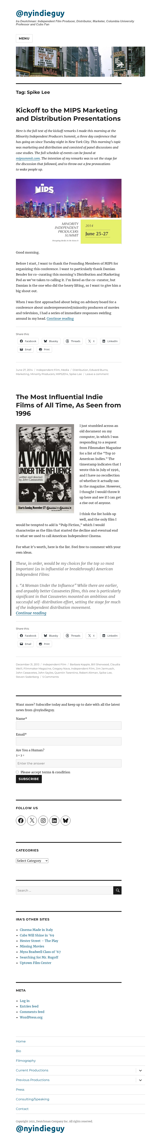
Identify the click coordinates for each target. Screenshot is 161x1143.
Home (21, 1041)
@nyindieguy (40, 13)
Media (65, 369)
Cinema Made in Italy (36, 930)
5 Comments (50, 676)
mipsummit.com (28, 158)
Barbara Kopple (80, 664)
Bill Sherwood (100, 664)
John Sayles (45, 672)
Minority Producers (42, 374)
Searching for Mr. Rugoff (39, 957)
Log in (25, 1001)
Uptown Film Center (35, 963)
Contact (22, 1109)
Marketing (22, 374)
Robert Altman (88, 672)
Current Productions (32, 1070)
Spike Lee (75, 374)
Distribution (80, 369)
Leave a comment (97, 374)
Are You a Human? (30, 752)
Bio (18, 1051)
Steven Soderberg (27, 676)
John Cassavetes (26, 672)
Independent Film (48, 369)
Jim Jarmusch (105, 668)
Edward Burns (98, 369)
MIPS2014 (62, 374)
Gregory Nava (61, 668)
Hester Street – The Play (39, 941)
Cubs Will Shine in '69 (37, 935)
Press (20, 1089)
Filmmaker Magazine (37, 668)
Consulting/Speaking (32, 1099)
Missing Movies (32, 946)
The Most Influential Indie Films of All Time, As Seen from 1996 (68, 405)
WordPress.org (31, 1017)
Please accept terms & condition (45, 772)
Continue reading (60, 318)
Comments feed (32, 1012)
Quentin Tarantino (66, 672)
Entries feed (29, 1006)
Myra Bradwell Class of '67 (40, 952)
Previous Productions (32, 1080)
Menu (24, 38)
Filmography (26, 1061)
